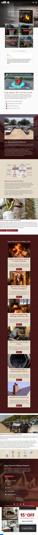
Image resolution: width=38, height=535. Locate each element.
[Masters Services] (5, 2)
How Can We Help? (11, 494)
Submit (19, 498)
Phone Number (11, 491)
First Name (9, 482)
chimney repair (27, 97)
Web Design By (26, 505)
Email (9, 487)
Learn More (3, 230)
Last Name (9, 484)
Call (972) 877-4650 (23, 15)
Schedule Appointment (15, 15)
